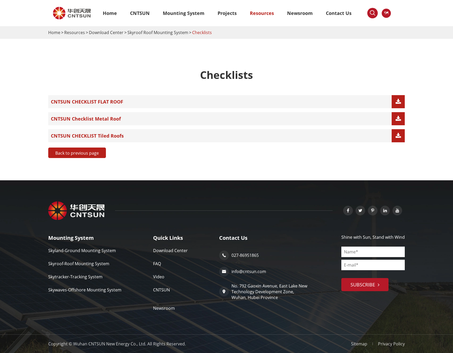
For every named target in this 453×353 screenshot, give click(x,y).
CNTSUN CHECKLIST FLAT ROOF (87, 102)
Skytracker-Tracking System (75, 277)
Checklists (202, 32)
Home (110, 13)
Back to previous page (77, 153)
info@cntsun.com (244, 271)
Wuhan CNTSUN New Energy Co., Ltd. (109, 344)
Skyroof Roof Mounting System (157, 32)
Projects (227, 13)
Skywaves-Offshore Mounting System (84, 290)
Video (158, 277)
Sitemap (359, 344)
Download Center (106, 32)
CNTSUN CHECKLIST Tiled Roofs (87, 136)
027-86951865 (240, 255)
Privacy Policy (391, 344)
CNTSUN (140, 13)
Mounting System (183, 13)
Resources (262, 13)
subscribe (363, 284)
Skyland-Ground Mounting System (82, 250)
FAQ (157, 264)
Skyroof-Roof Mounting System (78, 264)
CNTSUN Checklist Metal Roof (86, 119)
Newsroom (300, 13)
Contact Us (339, 13)
